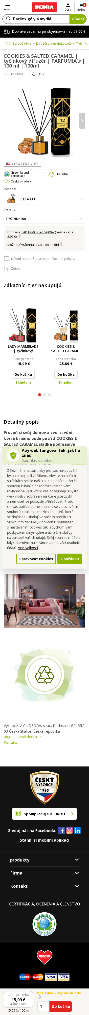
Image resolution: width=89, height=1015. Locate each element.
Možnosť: (10, 189)
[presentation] (7, 121)
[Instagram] (69, 830)
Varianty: (10, 209)
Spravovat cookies (36, 558)
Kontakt (10, 742)
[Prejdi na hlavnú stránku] (44, 7)
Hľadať (78, 18)
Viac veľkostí (28, 547)
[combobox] (44, 218)
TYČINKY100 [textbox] (16, 218)
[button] (39, 395)
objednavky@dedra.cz (22, 736)
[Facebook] (61, 830)
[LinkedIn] (77, 830)
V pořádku (69, 558)
